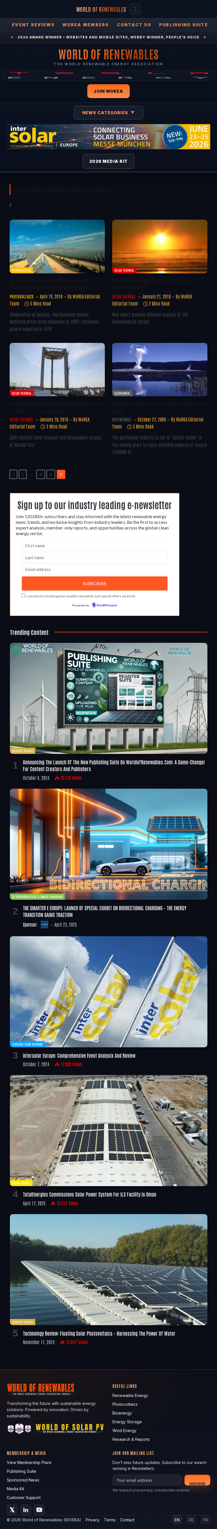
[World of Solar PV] (69, 1429)
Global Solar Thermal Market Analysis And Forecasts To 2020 (150, 284)
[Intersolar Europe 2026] (108, 136)
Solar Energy (21, 1183)
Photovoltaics (21, 270)
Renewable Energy (130, 1395)
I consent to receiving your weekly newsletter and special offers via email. (81, 596)
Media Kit (15, 1488)
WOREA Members (85, 24)
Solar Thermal (124, 270)
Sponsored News (23, 1480)
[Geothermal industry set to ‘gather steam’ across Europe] (159, 370)
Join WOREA (108, 91)
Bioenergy (122, 1413)
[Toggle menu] (135, 9)
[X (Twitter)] (12, 1509)
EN (177, 1519)
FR (205, 1519)
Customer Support (24, 1497)
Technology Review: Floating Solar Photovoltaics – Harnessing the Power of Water (99, 1333)
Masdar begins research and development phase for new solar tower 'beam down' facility (55, 407)
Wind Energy (124, 1430)
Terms (110, 1519)
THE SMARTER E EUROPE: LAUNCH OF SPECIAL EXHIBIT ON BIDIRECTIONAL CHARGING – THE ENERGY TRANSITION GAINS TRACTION (104, 911)
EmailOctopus (107, 605)
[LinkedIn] (25, 1509)
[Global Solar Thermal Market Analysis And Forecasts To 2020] (159, 246)
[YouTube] (39, 1509)
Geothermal (122, 393)
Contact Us (134, 24)
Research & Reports (131, 1439)
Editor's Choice (22, 751)
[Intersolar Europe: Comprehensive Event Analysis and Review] (108, 991)
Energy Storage (127, 1421)
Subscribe (197, 1483)
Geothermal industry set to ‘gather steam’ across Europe (159, 407)
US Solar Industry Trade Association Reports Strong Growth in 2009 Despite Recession (51, 284)
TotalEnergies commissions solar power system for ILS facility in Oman (89, 1194)
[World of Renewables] (19, 1429)
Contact (127, 1519)
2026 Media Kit (108, 161)
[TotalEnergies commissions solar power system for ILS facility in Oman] (108, 1130)
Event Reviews (33, 24)
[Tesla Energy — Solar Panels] (108, 75)
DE (191, 1519)
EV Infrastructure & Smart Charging (37, 896)
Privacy (92, 1519)
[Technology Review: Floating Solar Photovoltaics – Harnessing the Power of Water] (108, 1269)
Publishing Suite (183, 24)
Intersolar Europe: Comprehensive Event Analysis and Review (79, 1055)
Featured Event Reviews (27, 1044)
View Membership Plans (29, 1462)
